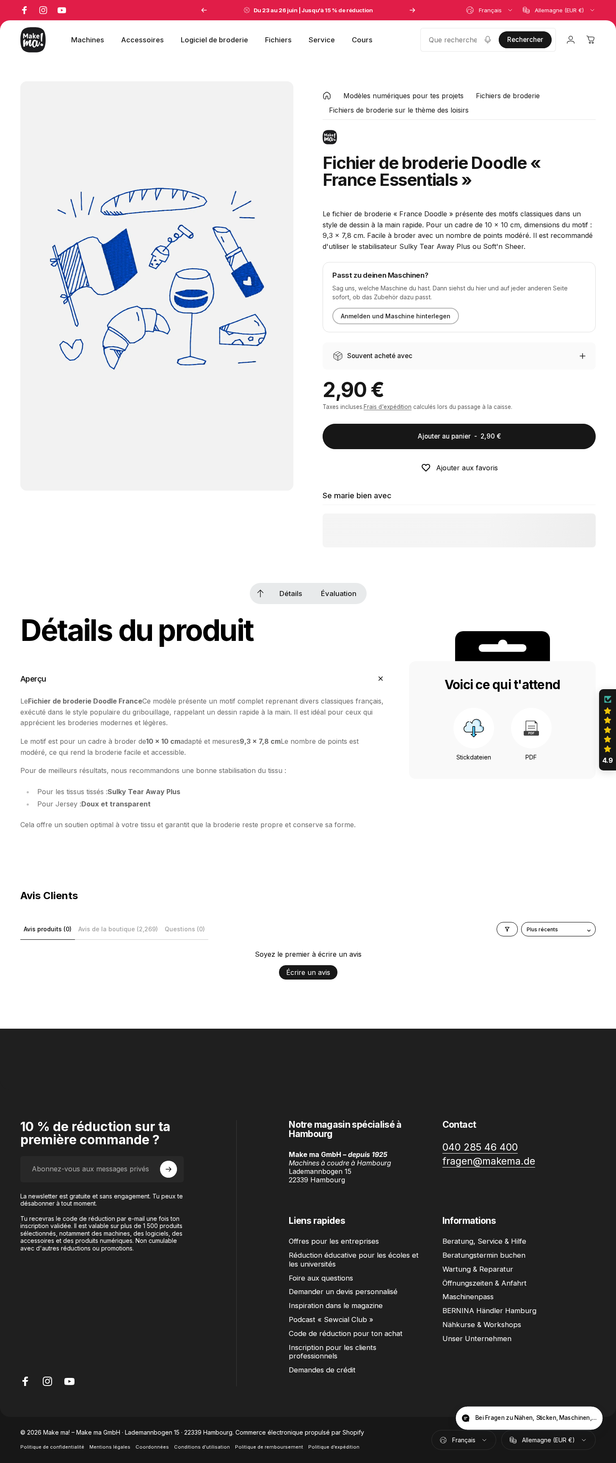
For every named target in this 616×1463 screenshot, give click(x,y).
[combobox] (490, 10)
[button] (607, 729)
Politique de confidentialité (52, 1447)
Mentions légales (109, 1447)
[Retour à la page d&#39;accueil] (327, 95)
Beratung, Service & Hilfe (484, 1241)
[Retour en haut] (260, 593)
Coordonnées (152, 1447)
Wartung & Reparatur (477, 1269)
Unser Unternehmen (476, 1338)
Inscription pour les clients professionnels (332, 1352)
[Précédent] (204, 10)
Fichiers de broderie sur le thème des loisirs (399, 110)
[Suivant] (412, 10)
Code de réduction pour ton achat (346, 1333)
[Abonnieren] (168, 1169)
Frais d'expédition (388, 406)
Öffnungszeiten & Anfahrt (484, 1283)
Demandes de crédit (322, 1370)
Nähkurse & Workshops (481, 1324)
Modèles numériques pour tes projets (403, 95)
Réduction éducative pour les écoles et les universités (354, 1259)
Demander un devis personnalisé (343, 1291)
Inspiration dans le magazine (336, 1305)
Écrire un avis (308, 972)
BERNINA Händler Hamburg (489, 1310)
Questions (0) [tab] (185, 929)
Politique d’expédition (333, 1447)
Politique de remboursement (269, 1447)
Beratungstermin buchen (483, 1255)
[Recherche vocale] (487, 40)
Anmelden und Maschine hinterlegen (395, 316)
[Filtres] (507, 929)
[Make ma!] (330, 137)
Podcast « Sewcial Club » (331, 1319)
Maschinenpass (468, 1296)
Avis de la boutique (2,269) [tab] (118, 929)
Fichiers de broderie (508, 95)
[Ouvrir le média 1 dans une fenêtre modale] (156, 286)
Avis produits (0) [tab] (48, 929)
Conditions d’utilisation (202, 1447)
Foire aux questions (321, 1278)
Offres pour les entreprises (334, 1241)
